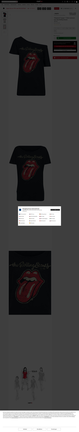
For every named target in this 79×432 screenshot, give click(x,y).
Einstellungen (54, 429)
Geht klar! (25, 429)
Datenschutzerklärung (47, 417)
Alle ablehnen (39, 429)
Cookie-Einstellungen (14, 417)
